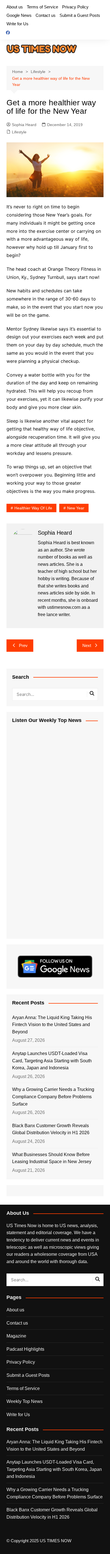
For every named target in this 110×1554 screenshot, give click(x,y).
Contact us (46, 15)
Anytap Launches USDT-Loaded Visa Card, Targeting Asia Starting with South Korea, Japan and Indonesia (52, 1060)
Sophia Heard (24, 124)
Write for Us (17, 23)
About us (14, 6)
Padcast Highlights (25, 1349)
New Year (75, 508)
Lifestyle (19, 132)
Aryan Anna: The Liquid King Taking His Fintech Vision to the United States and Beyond (52, 1024)
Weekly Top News (24, 1401)
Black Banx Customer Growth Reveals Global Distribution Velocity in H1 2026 (50, 1129)
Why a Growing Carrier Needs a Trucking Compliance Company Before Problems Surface (53, 1096)
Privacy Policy (75, 6)
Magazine (16, 1336)
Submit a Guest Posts (80, 15)
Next (86, 645)
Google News (19, 15)
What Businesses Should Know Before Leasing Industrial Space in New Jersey (51, 1158)
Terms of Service (42, 6)
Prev (23, 645)
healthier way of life (33, 508)
